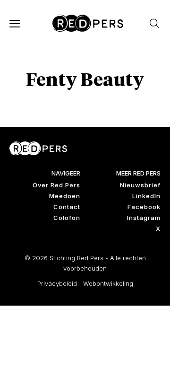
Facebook (144, 207)
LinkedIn (146, 196)
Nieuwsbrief (140, 185)
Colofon (66, 217)
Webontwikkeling (108, 283)
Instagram (144, 217)
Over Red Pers (56, 185)
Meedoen (64, 196)
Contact (66, 207)
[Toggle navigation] (14, 23)
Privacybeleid (57, 283)
